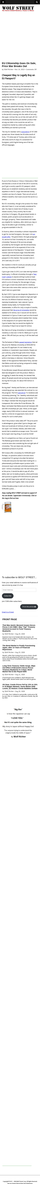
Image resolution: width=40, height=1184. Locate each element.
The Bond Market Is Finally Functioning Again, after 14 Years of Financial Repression (18, 647)
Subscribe (7, 596)
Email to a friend (8, 612)
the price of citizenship (21, 310)
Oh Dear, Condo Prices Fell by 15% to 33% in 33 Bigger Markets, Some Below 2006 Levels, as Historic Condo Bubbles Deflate (19, 686)
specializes (21, 393)
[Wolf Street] (18, 11)
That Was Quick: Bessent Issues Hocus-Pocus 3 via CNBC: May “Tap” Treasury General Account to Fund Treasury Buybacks (19, 628)
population (25, 132)
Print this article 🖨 (29, 607)
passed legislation (25, 342)
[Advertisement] (20, 38)
